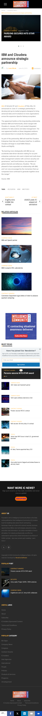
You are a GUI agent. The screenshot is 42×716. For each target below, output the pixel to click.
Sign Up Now (21, 364)
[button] (21, 350)
